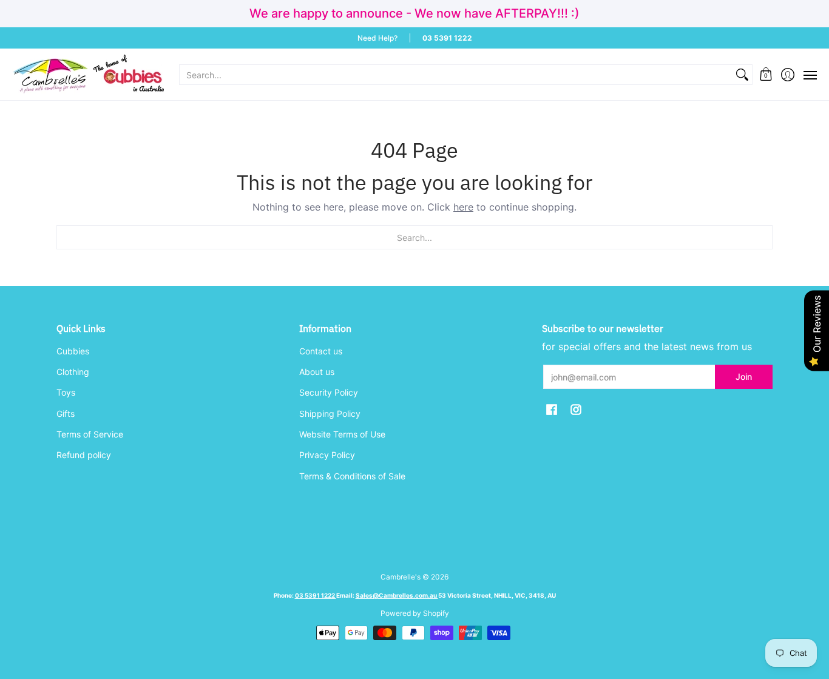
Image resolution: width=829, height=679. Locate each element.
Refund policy (83, 455)
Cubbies (72, 351)
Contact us (320, 351)
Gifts (65, 413)
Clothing (72, 372)
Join (744, 376)
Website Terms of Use (342, 434)
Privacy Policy (327, 455)
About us (316, 372)
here (463, 207)
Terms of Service (89, 434)
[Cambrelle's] (88, 74)
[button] (766, 74)
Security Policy (328, 392)
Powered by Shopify (415, 613)
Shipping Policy (329, 413)
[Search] (742, 74)
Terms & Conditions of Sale (352, 476)
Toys (65, 392)
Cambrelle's (401, 576)
